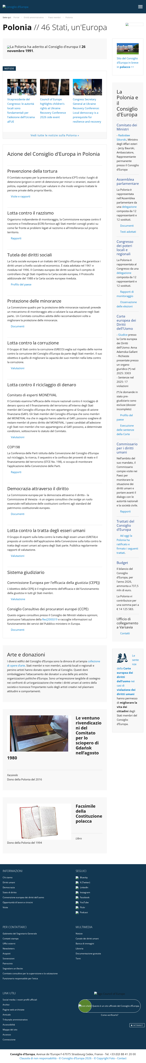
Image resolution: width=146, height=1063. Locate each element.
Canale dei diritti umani (87, 938)
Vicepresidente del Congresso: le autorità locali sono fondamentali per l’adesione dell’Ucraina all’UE (21, 110)
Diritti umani (9, 882)
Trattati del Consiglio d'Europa (125, 525)
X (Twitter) (84, 882)
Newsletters (9, 948)
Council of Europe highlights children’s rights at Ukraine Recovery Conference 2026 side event (53, 108)
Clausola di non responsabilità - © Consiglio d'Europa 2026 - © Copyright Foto (68, 1058)
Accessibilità (9, 1024)
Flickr (82, 907)
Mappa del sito (10, 1029)
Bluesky (83, 877)
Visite (5, 907)
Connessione (9, 1039)
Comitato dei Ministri (127, 127)
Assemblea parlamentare (128, 181)
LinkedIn (83, 887)
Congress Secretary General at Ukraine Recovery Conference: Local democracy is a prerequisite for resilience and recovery (87, 110)
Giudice (122, 334)
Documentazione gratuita (88, 953)
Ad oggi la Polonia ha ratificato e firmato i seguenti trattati (127, 544)
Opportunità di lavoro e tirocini (18, 902)
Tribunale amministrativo (15, 1019)
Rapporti (16, 238)
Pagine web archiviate (13, 1009)
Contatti (125, 633)
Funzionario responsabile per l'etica (20, 978)
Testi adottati (128, 231)
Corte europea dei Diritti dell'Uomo (126, 322)
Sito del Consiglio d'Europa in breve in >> (127, 62)
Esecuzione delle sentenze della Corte (125, 430)
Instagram (84, 892)
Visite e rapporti (20, 196)
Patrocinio (8, 963)
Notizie (79, 933)
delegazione (129, 206)
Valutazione (18, 599)
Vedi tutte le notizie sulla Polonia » (55, 135)
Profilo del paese (21, 284)
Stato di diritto (10, 892)
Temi (78, 958)
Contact (121, 1058)
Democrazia (9, 887)
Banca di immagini (85, 943)
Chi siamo (7, 877)
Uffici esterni (9, 943)
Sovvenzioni (8, 958)
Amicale (7, 1014)
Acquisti (7, 953)
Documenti (17, 326)
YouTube (84, 902)
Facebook (84, 897)
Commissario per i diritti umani (127, 448)
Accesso (7, 1034)
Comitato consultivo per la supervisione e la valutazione (30, 973)
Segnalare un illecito (13, 968)
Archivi (6, 1004)
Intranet (137, 1025)
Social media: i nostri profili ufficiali (20, 999)
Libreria (79, 948)
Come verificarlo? (109, 1014)
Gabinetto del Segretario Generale (20, 933)
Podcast (83, 912)
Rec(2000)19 (50, 619)
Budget (122, 562)
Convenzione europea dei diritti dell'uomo (23, 897)
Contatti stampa (11, 938)
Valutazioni (17, 368)
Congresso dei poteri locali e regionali (125, 247)
